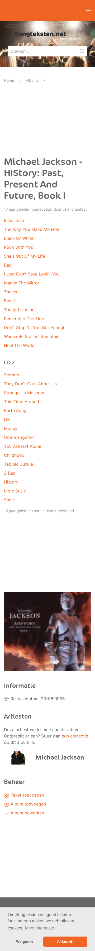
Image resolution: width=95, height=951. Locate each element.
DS (7, 419)
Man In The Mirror (21, 282)
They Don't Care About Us (30, 383)
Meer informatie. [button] (40, 928)
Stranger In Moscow (24, 392)
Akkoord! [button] (65, 941)
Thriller (11, 291)
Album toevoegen (27, 804)
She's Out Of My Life (24, 256)
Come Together (19, 437)
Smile (9, 499)
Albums (32, 80)
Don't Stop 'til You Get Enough (34, 327)
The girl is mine (19, 309)
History (11, 482)
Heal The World (19, 345)
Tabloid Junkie (18, 464)
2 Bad (10, 473)
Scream (11, 374)
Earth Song (15, 410)
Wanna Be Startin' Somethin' (32, 336)
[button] (88, 10)
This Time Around (21, 401)
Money (10, 428)
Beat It (10, 300)
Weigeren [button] (24, 941)
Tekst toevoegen (26, 795)
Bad (8, 265)
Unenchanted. (75, 209)
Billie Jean (14, 220)
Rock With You (18, 247)
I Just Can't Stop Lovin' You (32, 274)
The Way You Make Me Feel (31, 229)
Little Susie (15, 490)
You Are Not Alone (22, 446)
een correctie (75, 736)
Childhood (14, 455)
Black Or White (19, 238)
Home (9, 80)
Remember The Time (24, 318)
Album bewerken (26, 812)
